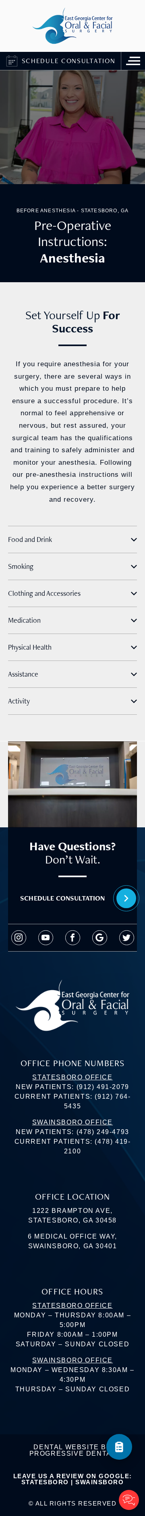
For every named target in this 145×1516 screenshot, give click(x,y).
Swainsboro (99, 1482)
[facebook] (72, 937)
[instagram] (18, 937)
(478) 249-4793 (103, 1131)
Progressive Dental (72, 1453)
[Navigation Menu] (133, 61)
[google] (99, 937)
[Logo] (72, 26)
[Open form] (119, 1447)
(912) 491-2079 (103, 1086)
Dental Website (66, 1447)
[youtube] (45, 937)
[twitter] (126, 937)
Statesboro (45, 1482)
